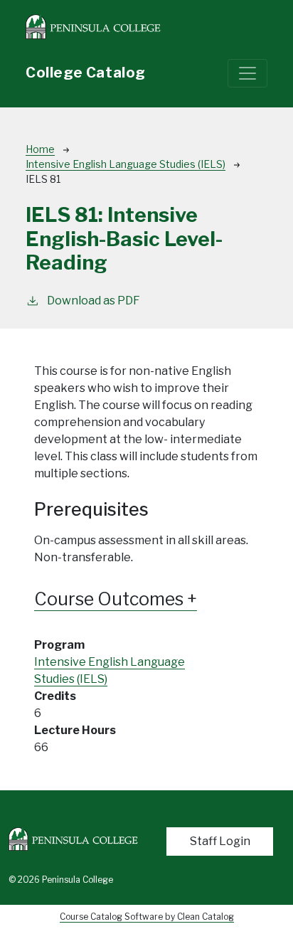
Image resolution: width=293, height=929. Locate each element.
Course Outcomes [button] (110, 599)
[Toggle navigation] (247, 73)
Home (40, 149)
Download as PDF (93, 300)
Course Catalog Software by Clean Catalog (147, 916)
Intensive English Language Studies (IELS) (125, 164)
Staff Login (220, 841)
